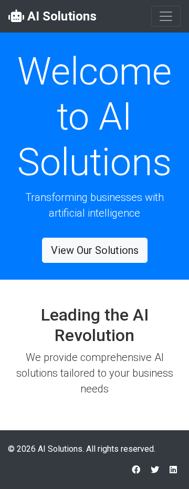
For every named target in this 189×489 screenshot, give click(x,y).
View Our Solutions (95, 250)
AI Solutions (60, 16)
